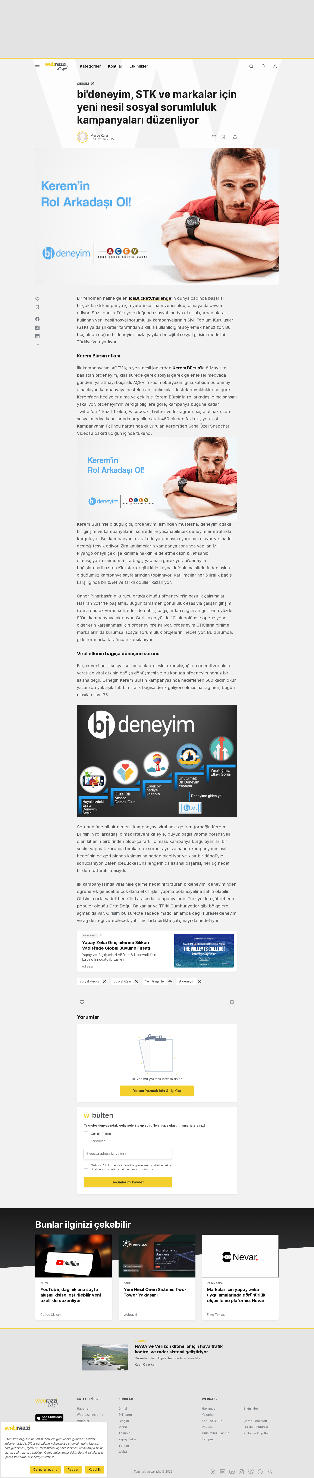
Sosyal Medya (89, 981)
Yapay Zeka (215, 1283)
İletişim (207, 1439)
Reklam (207, 1427)
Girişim (83, 84)
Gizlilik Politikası (256, 1427)
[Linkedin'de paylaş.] (37, 336)
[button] (157, 479)
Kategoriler (90, 66)
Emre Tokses (216, 1314)
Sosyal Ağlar (122, 981)
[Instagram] (241, 1471)
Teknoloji (125, 1433)
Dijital (45, 1283)
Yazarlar (208, 1414)
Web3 (123, 1451)
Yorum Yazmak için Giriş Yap (157, 1091)
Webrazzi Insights (90, 1414)
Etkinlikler (138, 66)
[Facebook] (259, 1471)
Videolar (83, 1421)
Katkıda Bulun (212, 1421)
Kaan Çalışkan (145, 1364)
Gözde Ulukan (50, 1314)
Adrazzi (87, 966)
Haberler (83, 1408)
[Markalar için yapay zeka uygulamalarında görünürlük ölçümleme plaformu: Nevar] (240, 1256)
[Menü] (37, 67)
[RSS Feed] (269, 1471)
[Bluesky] (250, 1471)
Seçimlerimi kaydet (128, 1182)
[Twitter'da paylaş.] (37, 328)
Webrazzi (130, 1314)
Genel (128, 1283)
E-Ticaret (125, 1414)
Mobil (123, 1427)
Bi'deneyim (186, 981)
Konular (115, 66)
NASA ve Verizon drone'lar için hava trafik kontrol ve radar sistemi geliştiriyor (179, 1349)
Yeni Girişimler (155, 981)
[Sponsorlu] (204, 951)
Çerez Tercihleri (255, 1421)
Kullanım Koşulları (257, 1433)
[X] (212, 1471)
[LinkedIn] (222, 1471)
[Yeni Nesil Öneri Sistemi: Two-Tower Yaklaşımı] (157, 1256)
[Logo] (56, 66)
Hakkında (208, 1408)
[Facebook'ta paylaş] (37, 319)
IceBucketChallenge (150, 298)
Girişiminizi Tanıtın (215, 1433)
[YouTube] (231, 1471)
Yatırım (124, 1445)
